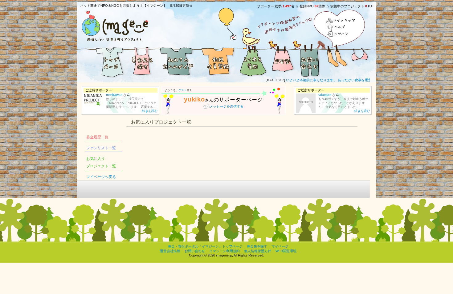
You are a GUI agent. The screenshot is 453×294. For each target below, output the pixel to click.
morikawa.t (114, 95)
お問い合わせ (310, 61)
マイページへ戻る (101, 177)
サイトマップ (341, 21)
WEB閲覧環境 (285, 251)
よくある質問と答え (252, 61)
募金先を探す (141, 61)
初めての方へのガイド (177, 61)
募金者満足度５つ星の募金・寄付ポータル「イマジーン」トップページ (101, 61)
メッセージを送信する (226, 106)
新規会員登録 (217, 61)
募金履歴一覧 (97, 137)
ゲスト (182, 90)
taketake (324, 95)
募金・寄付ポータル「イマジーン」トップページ (205, 246)
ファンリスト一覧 (101, 148)
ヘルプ (341, 27)
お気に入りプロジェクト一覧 (101, 162)
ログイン (341, 34)
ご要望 (282, 61)
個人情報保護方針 (257, 251)
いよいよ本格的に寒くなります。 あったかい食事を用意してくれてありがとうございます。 (352, 80)
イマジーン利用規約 (224, 251)
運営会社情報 (170, 251)
